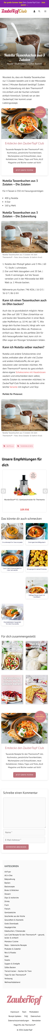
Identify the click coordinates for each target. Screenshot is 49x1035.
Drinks (7, 901)
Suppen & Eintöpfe (12, 963)
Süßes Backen (35, 63)
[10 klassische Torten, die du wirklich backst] (12, 689)
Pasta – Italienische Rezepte (16, 945)
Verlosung (8, 978)
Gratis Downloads (11, 923)
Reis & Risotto (10, 952)
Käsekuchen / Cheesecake (15, 931)
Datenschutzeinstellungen (18, 1020)
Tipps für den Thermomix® (15, 975)
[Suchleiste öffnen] (39, 11)
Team (24, 1012)
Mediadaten (34, 1012)
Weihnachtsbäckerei (12, 982)
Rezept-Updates (15, 1016)
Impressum (14, 1012)
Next (46, 492)
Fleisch (7, 909)
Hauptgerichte (10, 927)
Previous (3, 492)
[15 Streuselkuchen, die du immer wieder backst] (37, 689)
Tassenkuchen (26, 446)
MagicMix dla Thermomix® (24, 1025)
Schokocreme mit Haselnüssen (31, 372)
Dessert (8, 894)
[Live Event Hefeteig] (37, 655)
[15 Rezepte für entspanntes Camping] (12, 655)
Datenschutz (36, 1016)
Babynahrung (10, 879)
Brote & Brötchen (12, 890)
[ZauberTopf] (14, 11)
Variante (13, 386)
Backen (7, 883)
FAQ (26, 1016)
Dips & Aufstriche (12, 897)
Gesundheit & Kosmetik (14, 920)
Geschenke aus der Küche (15, 916)
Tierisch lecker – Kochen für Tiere (18, 971)
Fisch (7, 905)
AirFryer (8, 871)
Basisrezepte (10, 886)
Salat (6, 956)
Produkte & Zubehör (13, 949)
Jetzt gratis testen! (24, 170)
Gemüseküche (10, 912)
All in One (8, 875)
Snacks (7, 960)
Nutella (10, 446)
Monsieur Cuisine (11, 941)
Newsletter (36, 1020)
